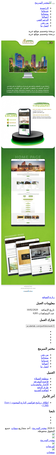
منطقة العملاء (41, 378)
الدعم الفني (43, 20)
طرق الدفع (43, 387)
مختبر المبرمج (39, 428)
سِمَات (14, 428)
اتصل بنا (44, 25)
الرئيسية (44, 8)
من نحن (45, 22)
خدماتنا (45, 11)
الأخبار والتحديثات (40, 384)
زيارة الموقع (48, 297)
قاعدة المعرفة (41, 381)
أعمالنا (45, 17)
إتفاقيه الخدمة (41, 390)
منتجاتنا (45, 14)
